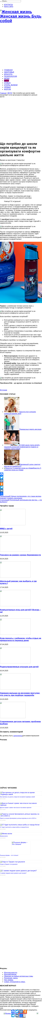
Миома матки (4, 836)
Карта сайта (8, 6)
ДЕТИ (6, 81)
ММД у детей (6, 528)
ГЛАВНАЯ (8, 70)
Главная (3, 93)
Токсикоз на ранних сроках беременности (20, 555)
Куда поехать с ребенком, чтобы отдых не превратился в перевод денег (20, 639)
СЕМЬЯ (7, 87)
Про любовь (8, 980)
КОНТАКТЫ (8, 5)
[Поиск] (1, 1)
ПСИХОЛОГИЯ (10, 76)
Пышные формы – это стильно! (9, 855)
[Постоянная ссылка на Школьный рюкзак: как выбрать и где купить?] (15, 577)
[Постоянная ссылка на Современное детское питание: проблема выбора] (12, 717)
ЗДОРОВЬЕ (9, 72)
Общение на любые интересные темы (18, 976)
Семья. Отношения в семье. (14, 982)
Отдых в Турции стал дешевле (9, 864)
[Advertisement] (21, 46)
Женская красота (10, 972)
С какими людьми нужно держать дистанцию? (13, 873)
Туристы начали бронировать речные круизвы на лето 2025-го (18, 818)
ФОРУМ (7, 89)
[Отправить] (21, 493)
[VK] (21, 490)
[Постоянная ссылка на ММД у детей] (12, 525)
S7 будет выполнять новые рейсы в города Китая (14, 827)
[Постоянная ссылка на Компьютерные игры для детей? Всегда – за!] (15, 606)
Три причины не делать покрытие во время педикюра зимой (17, 797)
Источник (3, 390)
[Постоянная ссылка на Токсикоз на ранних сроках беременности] (15, 551)
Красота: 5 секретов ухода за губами (22, 469)
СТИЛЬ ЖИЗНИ (11, 85)
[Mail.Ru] (21, 480)
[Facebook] (21, 474)
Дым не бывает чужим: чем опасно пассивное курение (15, 807)
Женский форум (10, 974)
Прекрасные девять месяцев (30, 429)
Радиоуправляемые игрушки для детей (19, 667)
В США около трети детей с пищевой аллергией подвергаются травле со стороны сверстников (22, 447)
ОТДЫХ (7, 83)
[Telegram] (21, 487)
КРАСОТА (8, 74)
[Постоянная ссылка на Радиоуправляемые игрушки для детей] (15, 663)
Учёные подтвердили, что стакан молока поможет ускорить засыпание (20, 497)
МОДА (6, 78)
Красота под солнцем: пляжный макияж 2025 (20, 412)
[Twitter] (21, 477)
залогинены (17, 736)
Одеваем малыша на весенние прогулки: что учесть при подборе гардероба (20, 694)
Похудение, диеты (11, 978)
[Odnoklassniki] (21, 484)
